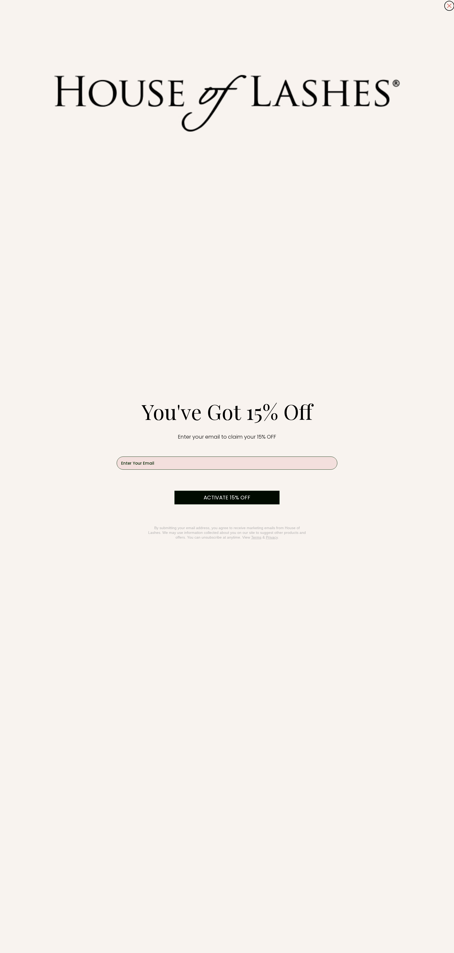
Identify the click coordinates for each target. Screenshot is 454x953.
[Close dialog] (449, 6)
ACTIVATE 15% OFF (227, 497)
